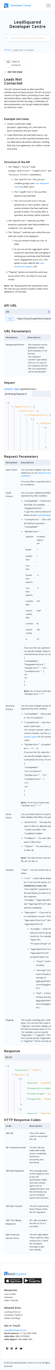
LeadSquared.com (12, 1311)
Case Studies (10, 1294)
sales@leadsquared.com (15, 1330)
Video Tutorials (11, 1300)
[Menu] (47, 5)
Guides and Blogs (12, 1318)
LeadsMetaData (44, 515)
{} (29, 426)
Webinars (8, 1297)
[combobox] (27, 38)
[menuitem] (47, 5)
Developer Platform (13, 1315)
